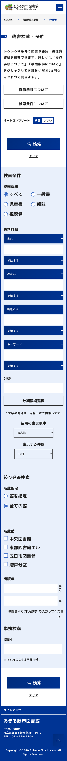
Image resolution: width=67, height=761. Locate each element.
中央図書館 (20, 538)
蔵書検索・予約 (30, 19)
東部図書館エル (24, 547)
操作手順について (33, 89)
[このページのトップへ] (58, 740)
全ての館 (18, 506)
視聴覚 (16, 214)
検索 (37, 143)
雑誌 (41, 204)
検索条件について (33, 103)
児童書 (16, 204)
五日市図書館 (22, 555)
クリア (33, 156)
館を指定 (18, 496)
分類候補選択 (33, 400)
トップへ (8, 19)
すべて (16, 194)
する (38, 120)
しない (47, 120)
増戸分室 (18, 564)
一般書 (43, 194)
